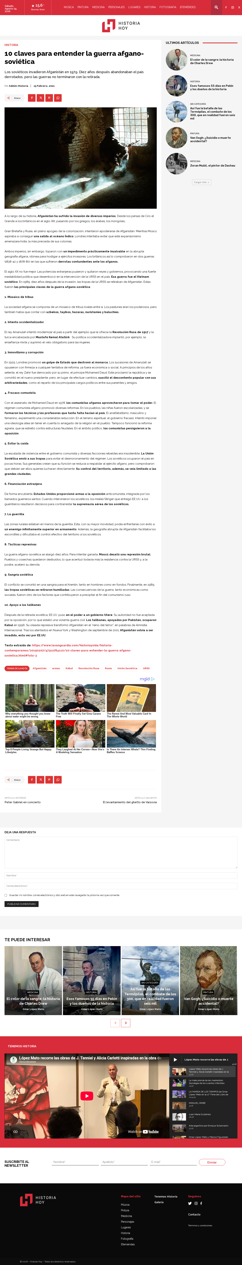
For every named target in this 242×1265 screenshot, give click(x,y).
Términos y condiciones (200, 1225)
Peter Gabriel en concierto (23, 802)
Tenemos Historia (165, 1196)
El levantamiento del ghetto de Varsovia (130, 802)
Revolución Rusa (88, 668)
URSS (146, 668)
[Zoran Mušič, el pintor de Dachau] (176, 163)
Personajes (116, 7)
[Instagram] (232, 5)
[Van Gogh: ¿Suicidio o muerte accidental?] (176, 138)
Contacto (194, 1214)
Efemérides (187, 7)
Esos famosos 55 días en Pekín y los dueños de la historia (211, 87)
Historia (150, 7)
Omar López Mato (33, 1009)
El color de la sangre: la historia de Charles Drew (212, 61)
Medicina (98, 7)
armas (56, 668)
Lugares (134, 7)
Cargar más (200, 182)
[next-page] (125, 1023)
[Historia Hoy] (121, 25)
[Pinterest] (49, 98)
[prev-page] (115, 1023)
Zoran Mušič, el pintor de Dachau (212, 165)
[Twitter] (238, 5)
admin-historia (18, 86)
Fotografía (127, 1238)
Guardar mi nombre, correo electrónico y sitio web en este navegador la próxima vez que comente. (64, 895)
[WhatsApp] (58, 98)
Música (69, 7)
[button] (216, 7)
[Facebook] (225, 5)
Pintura (83, 7)
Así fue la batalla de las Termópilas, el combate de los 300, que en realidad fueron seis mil (212, 113)
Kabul (69, 668)
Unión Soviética (127, 668)
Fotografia (168, 7)
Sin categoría (198, 104)
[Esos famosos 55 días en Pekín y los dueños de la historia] (176, 86)
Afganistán (40, 668)
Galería (159, 1202)
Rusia (108, 668)
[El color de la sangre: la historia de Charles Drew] (176, 60)
